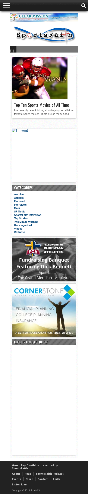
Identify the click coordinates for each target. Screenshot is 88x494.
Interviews (20, 204)
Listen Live (19, 484)
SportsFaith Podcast (50, 474)
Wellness (19, 232)
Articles (19, 197)
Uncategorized (23, 225)
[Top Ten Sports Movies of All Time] (39, 97)
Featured (19, 201)
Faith (56, 479)
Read (28, 474)
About (16, 474)
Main (17, 208)
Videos (18, 228)
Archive (19, 194)
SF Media (19, 211)
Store (29, 479)
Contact (43, 479)
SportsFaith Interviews (27, 215)
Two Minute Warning (26, 221)
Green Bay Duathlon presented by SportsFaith (35, 467)
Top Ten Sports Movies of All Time (41, 105)
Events (16, 479)
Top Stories (21, 218)
